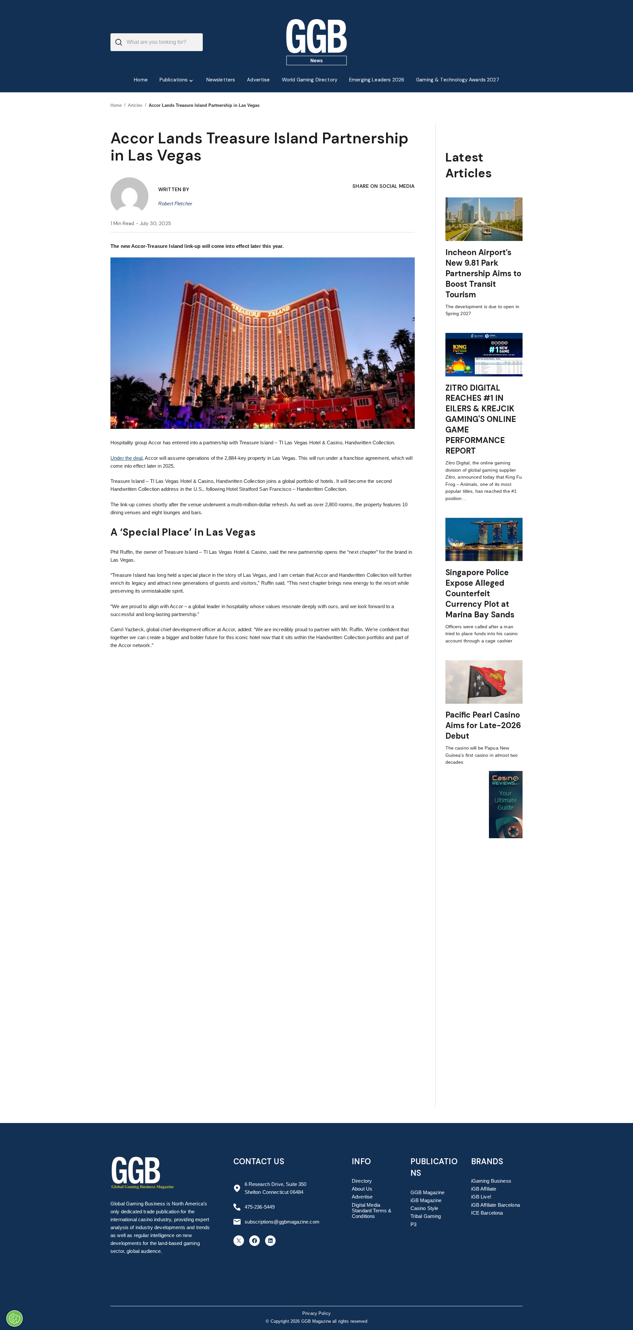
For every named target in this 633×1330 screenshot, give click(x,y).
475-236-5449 (260, 1207)
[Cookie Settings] (14, 1318)
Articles (135, 105)
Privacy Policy (316, 1313)
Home (116, 105)
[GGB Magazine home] (317, 42)
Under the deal (126, 458)
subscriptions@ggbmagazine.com (282, 1222)
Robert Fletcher (175, 203)
